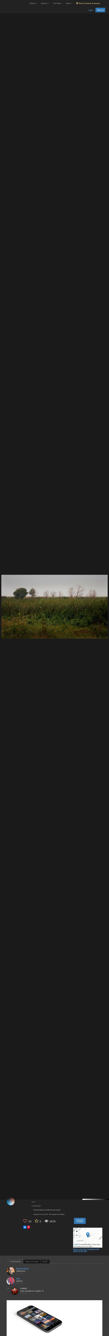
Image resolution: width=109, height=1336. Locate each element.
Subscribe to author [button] (79, 1221)
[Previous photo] (2, 586)
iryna (18, 1278)
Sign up (100, 10)
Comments (15, 1261)
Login (90, 10)
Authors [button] (44, 3)
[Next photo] (106, 586)
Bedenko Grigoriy (22, 1268)
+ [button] (77, 1231)
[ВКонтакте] (24, 1227)
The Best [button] (57, 3)
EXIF (45, 1261)
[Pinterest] (28, 1227)
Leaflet (76, 1244)
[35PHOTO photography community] (14, 3)
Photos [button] (33, 3)
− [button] (77, 1235)
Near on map (31, 1261)
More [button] (68, 3)
